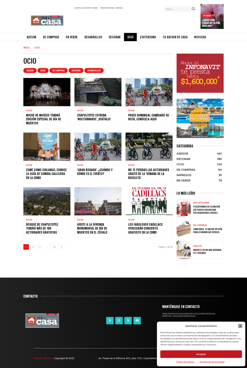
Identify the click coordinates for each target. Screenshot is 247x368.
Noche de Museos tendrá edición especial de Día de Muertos (43, 119)
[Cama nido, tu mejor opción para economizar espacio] (184, 229)
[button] (240, 326)
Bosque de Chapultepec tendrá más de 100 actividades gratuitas (42, 228)
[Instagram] (119, 320)
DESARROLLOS (94, 70)
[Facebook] (110, 320)
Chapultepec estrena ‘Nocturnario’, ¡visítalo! (94, 117)
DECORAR (76, 70)
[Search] (193, 9)
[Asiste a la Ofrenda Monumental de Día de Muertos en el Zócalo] (97, 201)
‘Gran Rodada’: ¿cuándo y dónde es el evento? (95, 172)
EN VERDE (207, 15)
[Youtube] (137, 320)
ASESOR (30, 70)
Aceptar (201, 354)
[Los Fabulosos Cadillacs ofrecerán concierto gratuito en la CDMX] (149, 201)
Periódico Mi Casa (43, 358)
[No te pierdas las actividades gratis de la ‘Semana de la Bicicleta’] (149, 147)
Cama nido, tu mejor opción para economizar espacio (207, 230)
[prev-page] (179, 265)
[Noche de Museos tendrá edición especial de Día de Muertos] (46, 92)
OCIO (29, 111)
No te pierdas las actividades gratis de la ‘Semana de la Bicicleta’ (148, 174)
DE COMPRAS (58, 70)
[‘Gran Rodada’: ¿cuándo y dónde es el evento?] (97, 147)
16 (54, 247)
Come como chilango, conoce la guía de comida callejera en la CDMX (46, 174)
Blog (43, 70)
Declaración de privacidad (212, 361)
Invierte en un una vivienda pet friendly (207, 251)
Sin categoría (201, 203)
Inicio (26, 47)
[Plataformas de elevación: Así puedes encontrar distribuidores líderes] (184, 208)
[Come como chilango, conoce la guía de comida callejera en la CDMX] (46, 147)
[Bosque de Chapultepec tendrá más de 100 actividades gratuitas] (46, 201)
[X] (128, 320)
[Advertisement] (135, 20)
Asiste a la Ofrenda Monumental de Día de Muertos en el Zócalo (92, 228)
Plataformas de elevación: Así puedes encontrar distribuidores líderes (207, 209)
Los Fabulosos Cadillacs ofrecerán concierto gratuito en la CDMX (145, 228)
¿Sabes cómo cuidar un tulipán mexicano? (211, 22)
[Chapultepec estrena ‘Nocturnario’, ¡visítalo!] (97, 92)
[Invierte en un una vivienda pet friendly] (184, 250)
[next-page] (61, 247)
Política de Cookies (185, 361)
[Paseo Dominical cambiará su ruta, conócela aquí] (149, 92)
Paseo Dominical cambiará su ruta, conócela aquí (148, 117)
